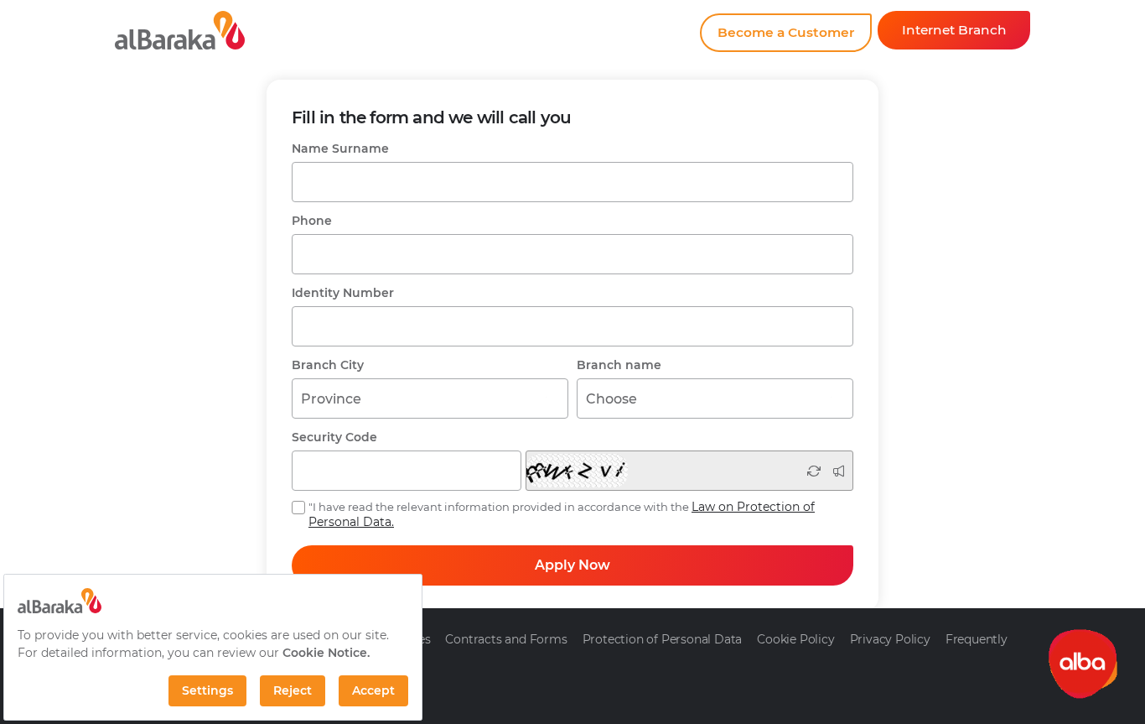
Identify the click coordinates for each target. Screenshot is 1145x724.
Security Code (334, 437)
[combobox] (430, 398)
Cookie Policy (795, 639)
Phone (312, 220)
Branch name (619, 364)
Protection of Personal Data (663, 639)
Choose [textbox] (611, 399)
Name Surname (340, 148)
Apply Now (572, 565)
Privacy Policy (890, 639)
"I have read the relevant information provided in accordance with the (561, 514)
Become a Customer (786, 32)
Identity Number (343, 292)
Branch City (328, 364)
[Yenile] (814, 471)
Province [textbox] (331, 399)
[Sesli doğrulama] (838, 471)
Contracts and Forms (506, 639)
